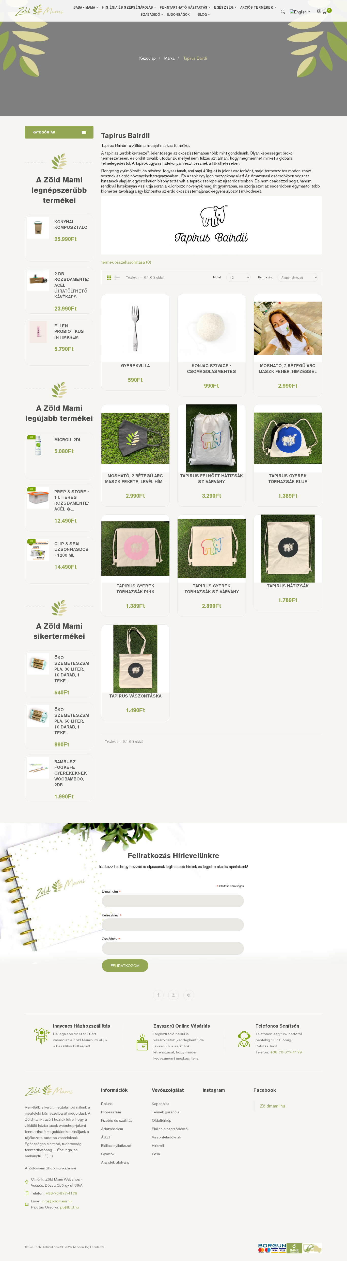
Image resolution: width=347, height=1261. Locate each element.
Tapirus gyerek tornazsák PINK (135, 588)
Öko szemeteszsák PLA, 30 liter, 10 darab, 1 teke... (71, 669)
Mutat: (217, 277)
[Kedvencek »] (121, 332)
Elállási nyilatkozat (116, 1145)
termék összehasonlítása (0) (126, 262)
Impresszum (111, 1112)
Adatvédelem (112, 1129)
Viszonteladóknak (166, 1137)
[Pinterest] (188, 995)
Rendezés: (265, 277)
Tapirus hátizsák (288, 585)
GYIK (156, 1154)
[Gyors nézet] (150, 332)
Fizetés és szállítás (117, 1120)
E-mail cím (111, 891)
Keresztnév (112, 915)
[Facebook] (158, 995)
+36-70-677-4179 (286, 1052)
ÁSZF (106, 1137)
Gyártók (108, 1154)
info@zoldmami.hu (57, 1201)
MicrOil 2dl (67, 439)
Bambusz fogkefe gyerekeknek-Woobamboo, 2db (71, 773)
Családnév (111, 939)
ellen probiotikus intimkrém (69, 331)
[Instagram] (173, 995)
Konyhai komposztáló (70, 224)
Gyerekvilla (135, 365)
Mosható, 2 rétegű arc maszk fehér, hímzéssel (288, 368)
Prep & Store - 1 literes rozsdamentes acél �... (71, 500)
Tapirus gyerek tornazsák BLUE (287, 478)
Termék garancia (165, 1112)
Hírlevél (158, 1145)
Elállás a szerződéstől (170, 1129)
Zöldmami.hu (272, 1106)
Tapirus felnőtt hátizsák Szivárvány (211, 478)
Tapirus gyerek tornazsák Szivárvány (211, 588)
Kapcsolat (160, 1103)
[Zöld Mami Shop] (39, 10)
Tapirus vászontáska (135, 695)
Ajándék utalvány (115, 1162)
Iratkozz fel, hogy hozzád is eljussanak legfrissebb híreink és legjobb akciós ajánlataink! (173, 866)
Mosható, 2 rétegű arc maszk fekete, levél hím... (135, 478)
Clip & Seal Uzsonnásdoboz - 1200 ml (71, 549)
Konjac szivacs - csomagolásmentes (211, 368)
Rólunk (107, 1103)
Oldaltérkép (161, 1120)
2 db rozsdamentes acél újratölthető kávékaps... (71, 285)
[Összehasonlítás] (135, 332)
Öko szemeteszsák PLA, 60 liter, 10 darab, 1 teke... (71, 721)
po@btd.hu (69, 1207)
